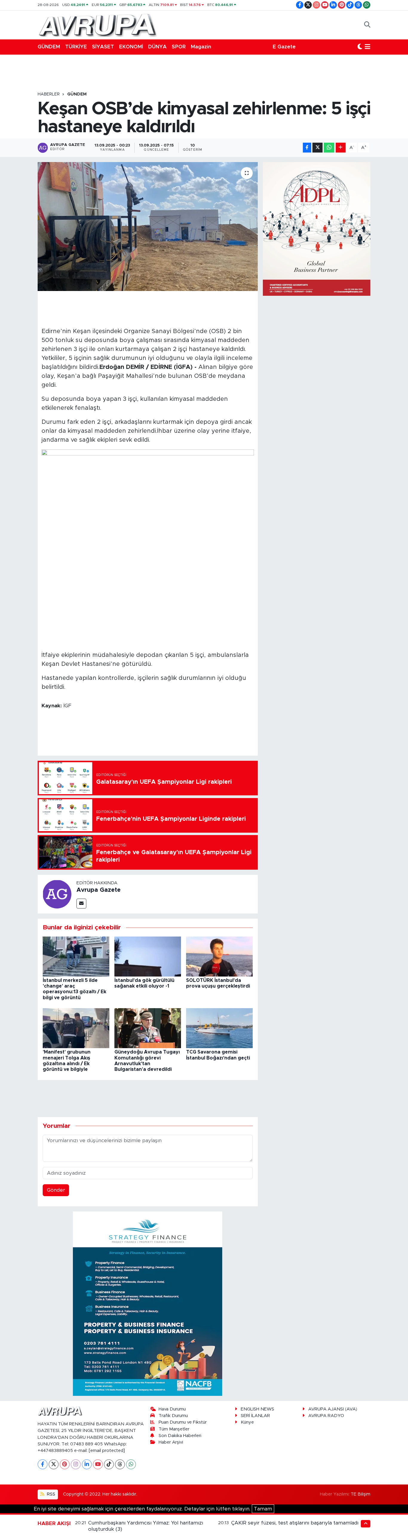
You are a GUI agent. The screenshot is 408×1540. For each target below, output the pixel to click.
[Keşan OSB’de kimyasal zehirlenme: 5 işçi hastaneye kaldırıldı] (148, 226)
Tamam (263, 1508)
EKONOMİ (131, 46)
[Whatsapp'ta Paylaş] (329, 148)
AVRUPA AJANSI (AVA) (332, 1409)
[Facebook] (42, 1464)
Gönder (56, 1190)
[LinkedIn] (87, 1464)
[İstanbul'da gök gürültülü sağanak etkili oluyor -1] (147, 956)
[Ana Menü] (367, 47)
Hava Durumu (172, 1409)
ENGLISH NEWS (257, 1409)
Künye (247, 1422)
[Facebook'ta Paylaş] (307, 148)
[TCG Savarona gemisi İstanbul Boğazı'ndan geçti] (219, 1028)
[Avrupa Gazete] (97, 24)
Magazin (201, 46)
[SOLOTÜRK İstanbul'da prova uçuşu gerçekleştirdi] (219, 956)
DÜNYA (157, 46)
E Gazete (284, 46)
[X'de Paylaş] (317, 148)
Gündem (77, 94)
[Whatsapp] (131, 1464)
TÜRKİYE (76, 46)
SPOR (179, 46)
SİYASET (103, 46)
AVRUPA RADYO (326, 1415)
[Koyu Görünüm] (360, 47)
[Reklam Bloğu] (147, 1303)
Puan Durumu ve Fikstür (183, 1422)
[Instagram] (76, 1464)
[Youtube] (98, 1464)
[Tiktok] (109, 1464)
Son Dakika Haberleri (180, 1435)
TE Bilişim (360, 1494)
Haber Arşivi (171, 1442)
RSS (50, 1494)
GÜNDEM (49, 46)
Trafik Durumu (173, 1415)
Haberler (49, 94)
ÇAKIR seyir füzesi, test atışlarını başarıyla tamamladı (294, 1522)
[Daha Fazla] (341, 148)
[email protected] (107, 1450)
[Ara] (367, 25)
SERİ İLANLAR (255, 1415)
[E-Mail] (81, 903)
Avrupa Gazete (98, 890)
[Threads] (120, 1464)
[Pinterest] (65, 1464)
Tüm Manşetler (174, 1429)
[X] (54, 1464)
